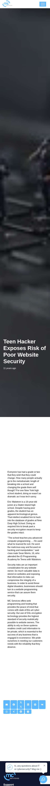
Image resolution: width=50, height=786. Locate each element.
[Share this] (13, 704)
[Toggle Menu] (42, 4)
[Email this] (6, 704)
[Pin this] (35, 704)
